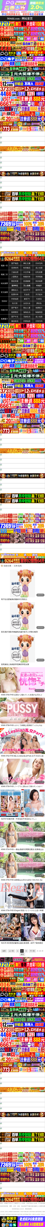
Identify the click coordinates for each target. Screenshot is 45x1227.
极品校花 (14, 321)
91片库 (15, 303)
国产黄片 (14, 308)
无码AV (4, 301)
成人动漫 (38, 268)
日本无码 (38, 263)
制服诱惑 (38, 312)
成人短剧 (38, 317)
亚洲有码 (14, 268)
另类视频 (38, 277)
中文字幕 (26, 272)
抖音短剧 (14, 299)
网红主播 (26, 263)
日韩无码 (38, 321)
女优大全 (26, 303)
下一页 (32, 951)
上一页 (11, 951)
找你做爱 (38, 281)
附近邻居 (14, 281)
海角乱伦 (26, 312)
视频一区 (4, 266)
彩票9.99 (14, 294)
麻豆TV (27, 299)
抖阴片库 (4, 310)
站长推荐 (4, 283)
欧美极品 (26, 268)
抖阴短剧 (26, 321)
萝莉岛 (39, 303)
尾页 (22, 954)
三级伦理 (14, 272)
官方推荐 (4, 292)
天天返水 (38, 294)
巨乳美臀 (38, 272)
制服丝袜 (26, 277)
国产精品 (14, 263)
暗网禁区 (14, 312)
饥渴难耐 (26, 281)
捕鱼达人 (14, 290)
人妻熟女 (14, 277)
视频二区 (4, 274)
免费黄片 (38, 308)
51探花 (39, 299)
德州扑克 (38, 290)
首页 (4, 951)
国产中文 (14, 317)
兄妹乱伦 (26, 317)
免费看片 (4, 319)
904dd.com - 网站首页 (20, 18)
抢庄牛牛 (26, 290)
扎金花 (26, 294)
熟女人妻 (26, 308)
